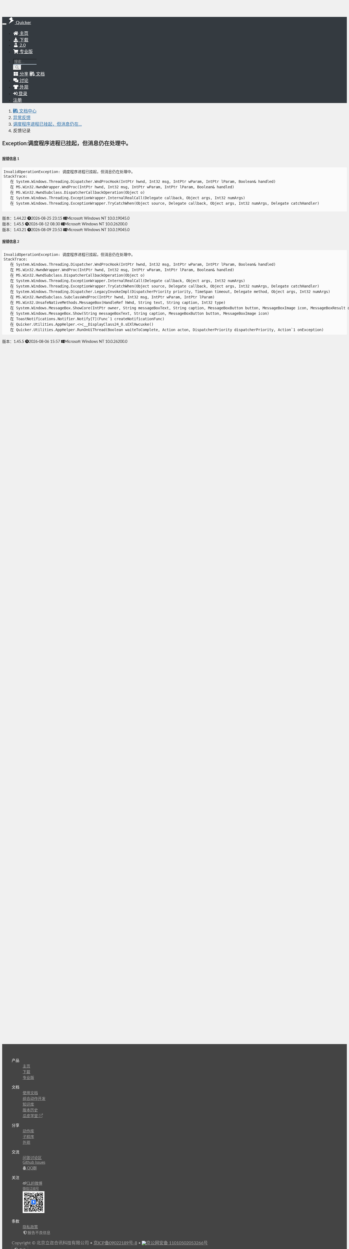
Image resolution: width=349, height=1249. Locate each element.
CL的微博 (34, 1184)
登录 (22, 94)
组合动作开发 (34, 1099)
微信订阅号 (31, 1188)
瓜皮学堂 (31, 1116)
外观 (26, 1143)
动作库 (28, 1131)
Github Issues (34, 1163)
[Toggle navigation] (4, 24)
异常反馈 (22, 118)
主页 (23, 33)
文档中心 (27, 111)
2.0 (22, 45)
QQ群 (31, 1168)
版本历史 (30, 1110)
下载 (23, 40)
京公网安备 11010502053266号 (177, 1243)
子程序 (28, 1137)
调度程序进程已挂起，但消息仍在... (47, 124)
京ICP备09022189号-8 (115, 1243)
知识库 (28, 1104)
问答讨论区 (32, 1158)
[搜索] (17, 67)
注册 (17, 100)
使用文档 (30, 1093)
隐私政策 (30, 1227)
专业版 (26, 52)
